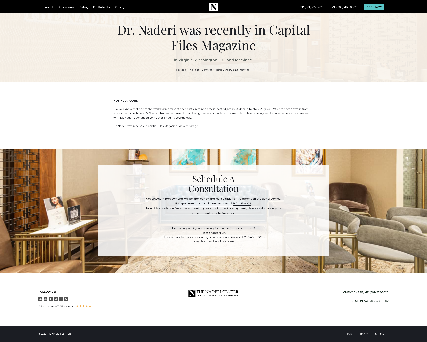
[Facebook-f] (50, 299)
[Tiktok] (61, 299)
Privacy (363, 334)
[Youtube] (40, 299)
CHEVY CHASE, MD (356, 292)
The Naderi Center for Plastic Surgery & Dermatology (220, 69)
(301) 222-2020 (379, 292)
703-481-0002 (242, 203)
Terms (348, 334)
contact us (218, 232)
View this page (188, 126)
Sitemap (380, 334)
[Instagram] (56, 299)
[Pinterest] (45, 299)
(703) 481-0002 (379, 301)
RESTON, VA (359, 301)
